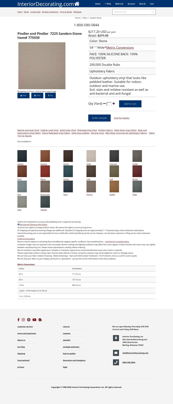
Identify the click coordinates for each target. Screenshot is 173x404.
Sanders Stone (95, 18)
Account (131, 4)
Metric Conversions (120, 47)
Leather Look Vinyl (49, 130)
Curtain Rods (35, 12)
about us (21, 340)
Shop (109, 3)
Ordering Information (26, 239)
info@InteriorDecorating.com (135, 353)
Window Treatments (50, 12)
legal (65, 367)
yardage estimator (71, 347)
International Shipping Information (33, 224)
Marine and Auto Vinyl (28, 130)
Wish (24, 95)
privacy (20, 367)
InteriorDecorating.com (45, 3)
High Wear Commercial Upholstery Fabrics (126, 133)
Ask (51, 95)
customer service (25, 326)
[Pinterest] (28, 320)
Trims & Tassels (66, 12)
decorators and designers (74, 360)
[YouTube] (34, 320)
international (23, 360)
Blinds (26, 12)
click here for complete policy (117, 241)
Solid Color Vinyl (68, 130)
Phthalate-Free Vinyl (87, 130)
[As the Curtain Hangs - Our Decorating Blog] (40, 320)
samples (66, 340)
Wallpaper (77, 12)
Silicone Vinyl (97, 133)
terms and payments (26, 333)
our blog (21, 347)
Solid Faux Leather (80, 133)
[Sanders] (41, 65)
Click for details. (122, 118)
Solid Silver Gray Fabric (125, 130)
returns (66, 326)
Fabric (19, 12)
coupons (66, 333)
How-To (142, 4)
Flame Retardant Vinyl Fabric (56, 133)
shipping (21, 353)
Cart (152, 4)
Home (97, 4)
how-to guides (69, 353)
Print (38, 95)
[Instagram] (23, 320)
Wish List (119, 4)
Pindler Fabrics (105, 130)
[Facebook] (18, 320)
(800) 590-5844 (128, 362)
